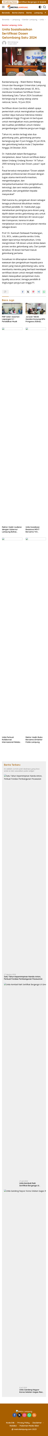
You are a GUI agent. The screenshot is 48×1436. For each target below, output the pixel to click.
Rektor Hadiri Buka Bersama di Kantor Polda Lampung (34, 739)
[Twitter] (19, 1415)
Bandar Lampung (9, 25)
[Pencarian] (44, 7)
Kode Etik (10, 1423)
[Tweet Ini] (28, 292)
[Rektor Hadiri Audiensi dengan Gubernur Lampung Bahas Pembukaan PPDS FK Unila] (12, 426)
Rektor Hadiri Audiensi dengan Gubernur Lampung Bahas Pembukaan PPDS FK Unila (12, 529)
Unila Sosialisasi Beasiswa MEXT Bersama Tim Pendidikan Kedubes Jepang (35, 529)
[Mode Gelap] (40, 7)
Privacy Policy (23, 1423)
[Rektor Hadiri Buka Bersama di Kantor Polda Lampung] (36, 636)
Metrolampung (13, 42)
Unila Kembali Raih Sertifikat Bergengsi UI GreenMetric (29, 1184)
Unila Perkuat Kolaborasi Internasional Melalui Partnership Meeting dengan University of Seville (11, 739)
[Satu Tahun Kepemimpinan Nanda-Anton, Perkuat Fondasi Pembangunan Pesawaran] (24, 873)
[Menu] (4, 7)
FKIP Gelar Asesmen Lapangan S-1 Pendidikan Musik (10, 319)
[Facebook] (14, 1415)
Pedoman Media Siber (29, 1426)
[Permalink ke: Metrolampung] (4, 43)
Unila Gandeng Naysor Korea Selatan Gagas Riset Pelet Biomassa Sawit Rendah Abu (31, 1391)
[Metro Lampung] (17, 7)
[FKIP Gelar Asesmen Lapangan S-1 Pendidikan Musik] (12, 308)
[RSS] (34, 1415)
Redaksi (13, 1426)
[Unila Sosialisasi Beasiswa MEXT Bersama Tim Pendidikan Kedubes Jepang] (36, 426)
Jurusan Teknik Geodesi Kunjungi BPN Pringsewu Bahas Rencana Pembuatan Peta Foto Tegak (35, 319)
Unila (20, 25)
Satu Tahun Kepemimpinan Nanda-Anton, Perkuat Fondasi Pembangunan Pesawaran (23, 977)
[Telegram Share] (39, 292)
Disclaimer (37, 1423)
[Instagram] (24, 1415)
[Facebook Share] (23, 292)
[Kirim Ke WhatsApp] (44, 292)
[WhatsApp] (29, 1415)
